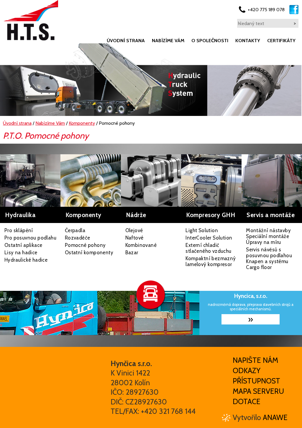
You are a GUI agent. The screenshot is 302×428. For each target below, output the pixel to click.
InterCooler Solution (209, 238)
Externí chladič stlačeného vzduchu (208, 248)
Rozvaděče (77, 238)
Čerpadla (75, 230)
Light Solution (202, 230)
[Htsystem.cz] (31, 20)
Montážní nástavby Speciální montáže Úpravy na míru (268, 236)
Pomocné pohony (85, 245)
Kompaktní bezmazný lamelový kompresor (211, 261)
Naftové (134, 238)
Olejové (134, 230)
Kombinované (141, 245)
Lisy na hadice (20, 252)
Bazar (131, 252)
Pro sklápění (18, 230)
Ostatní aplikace (23, 245)
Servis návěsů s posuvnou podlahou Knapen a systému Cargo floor (269, 258)
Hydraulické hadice (25, 260)
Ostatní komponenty (89, 252)
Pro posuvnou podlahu (30, 238)
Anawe (275, 417)
